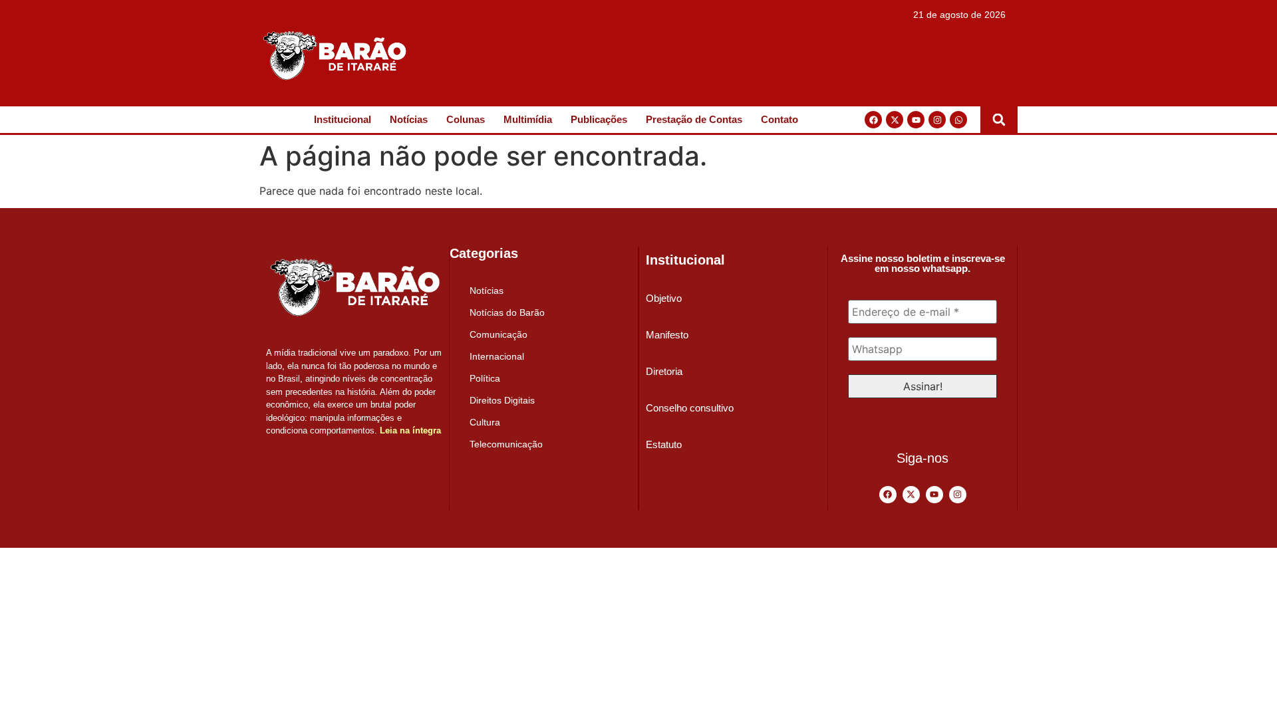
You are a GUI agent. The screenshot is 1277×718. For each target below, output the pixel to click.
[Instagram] (937, 119)
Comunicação (498, 334)
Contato (779, 119)
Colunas (465, 119)
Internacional (497, 356)
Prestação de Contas (694, 119)
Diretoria (664, 371)
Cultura (485, 422)
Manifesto (667, 334)
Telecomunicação (506, 444)
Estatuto (664, 444)
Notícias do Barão (507, 312)
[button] (999, 119)
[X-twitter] (894, 119)
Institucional (342, 119)
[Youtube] (915, 119)
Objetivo (664, 298)
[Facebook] (873, 119)
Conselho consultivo (690, 408)
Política (485, 378)
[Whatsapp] (958, 119)
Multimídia (527, 119)
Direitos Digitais (502, 400)
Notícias (409, 119)
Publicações (599, 119)
